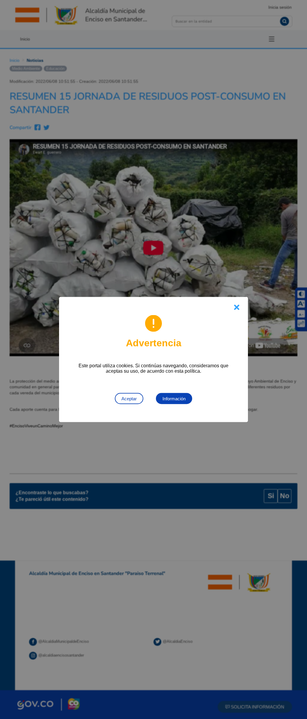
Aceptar (129, 398)
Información (174, 398)
